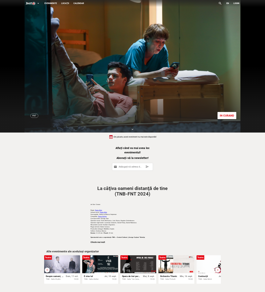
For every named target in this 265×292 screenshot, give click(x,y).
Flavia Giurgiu (102, 216)
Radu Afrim (98, 210)
